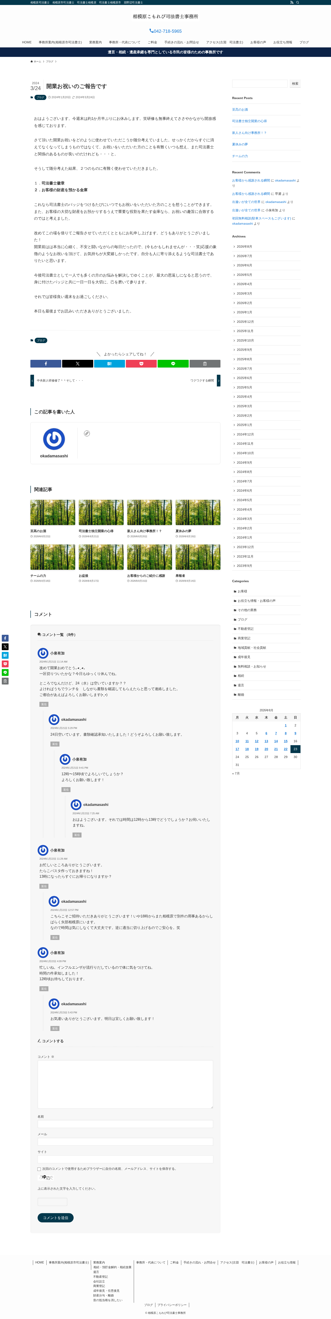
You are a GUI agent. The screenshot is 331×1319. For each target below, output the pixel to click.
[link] (87, 433)
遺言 (241, 685)
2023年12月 (245, 547)
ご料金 (174, 1262)
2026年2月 (244, 303)
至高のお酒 (240, 109)
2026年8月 (244, 246)
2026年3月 (244, 293)
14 (276, 741)
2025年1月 (244, 425)
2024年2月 (244, 528)
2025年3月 (244, 406)
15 (286, 741)
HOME (39, 1262)
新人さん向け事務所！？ (249, 133)
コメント (46, 1056)
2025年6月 (244, 378)
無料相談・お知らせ (252, 666)
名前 (41, 1116)
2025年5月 (244, 387)
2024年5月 (244, 500)
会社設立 (99, 1281)
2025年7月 (244, 368)
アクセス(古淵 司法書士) (237, 1262)
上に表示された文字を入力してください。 (67, 1188)
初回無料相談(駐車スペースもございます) (261, 218)
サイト (42, 1152)
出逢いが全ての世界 (246, 202)
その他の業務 (247, 610)
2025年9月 (244, 349)
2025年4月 (244, 396)
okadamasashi (54, 456)
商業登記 (244, 638)
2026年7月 (244, 256)
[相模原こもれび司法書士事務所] (165, 16)
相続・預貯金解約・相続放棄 (112, 1267)
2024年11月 (245, 443)
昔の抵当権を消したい (107, 1300)
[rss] (292, 2)
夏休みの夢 (240, 144)
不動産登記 (246, 628)
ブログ (40, 97)
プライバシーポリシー (172, 1305)
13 (266, 741)
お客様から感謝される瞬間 (251, 180)
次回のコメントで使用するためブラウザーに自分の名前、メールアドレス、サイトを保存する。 (110, 1168)
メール (42, 1134)
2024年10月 (245, 453)
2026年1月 (244, 312)
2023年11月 (245, 556)
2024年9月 (244, 462)
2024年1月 (244, 537)
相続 (241, 675)
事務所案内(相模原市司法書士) (69, 1262)
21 (276, 749)
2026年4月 (244, 284)
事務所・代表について (151, 1262)
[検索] (298, 2)
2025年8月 (244, 359)
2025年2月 (244, 415)
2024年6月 (244, 490)
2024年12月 (245, 434)
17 (237, 749)
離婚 (241, 694)
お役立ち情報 (287, 1262)
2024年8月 (244, 472)
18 (247, 749)
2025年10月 (245, 340)
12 (256, 741)
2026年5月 (244, 275)
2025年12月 (245, 321)
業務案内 (99, 1262)
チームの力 (240, 156)
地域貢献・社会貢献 (252, 647)
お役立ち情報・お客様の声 (257, 601)
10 (237, 741)
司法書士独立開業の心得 (249, 121)
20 (266, 749)
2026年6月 (244, 265)
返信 (44, 704)
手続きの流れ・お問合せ (200, 1262)
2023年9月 (244, 566)
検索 (295, 83)
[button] (45, 364)
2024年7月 (244, 481)
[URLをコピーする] (205, 364)
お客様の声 (266, 1262)
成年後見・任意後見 (106, 1290)
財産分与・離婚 (103, 1295)
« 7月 (236, 773)
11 (247, 741)
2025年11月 (245, 331)
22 (286, 749)
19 (256, 749)
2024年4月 (244, 509)
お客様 (242, 591)
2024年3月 (244, 519)
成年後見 (244, 657)
